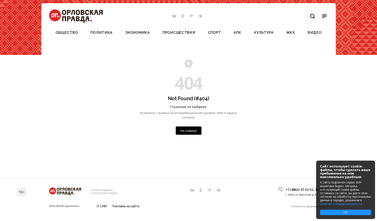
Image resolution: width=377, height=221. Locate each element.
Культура (264, 32)
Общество (67, 32)
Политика (102, 32)
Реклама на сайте (126, 206)
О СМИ (102, 206)
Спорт (214, 32)
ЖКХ (290, 32)
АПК (237, 32)
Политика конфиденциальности (309, 206)
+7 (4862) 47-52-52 (299, 189)
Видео (315, 32)
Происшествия (179, 32)
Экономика (137, 32)
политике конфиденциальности (341, 204)
